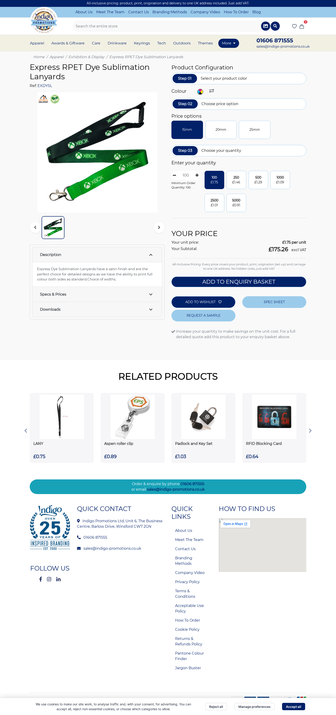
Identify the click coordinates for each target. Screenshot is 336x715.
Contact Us (138, 12)
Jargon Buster (188, 668)
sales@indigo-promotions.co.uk (283, 46)
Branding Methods (169, 12)
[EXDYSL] (200, 92)
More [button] (226, 43)
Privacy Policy (187, 582)
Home (39, 57)
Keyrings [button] (142, 43)
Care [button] (96, 43)
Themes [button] (205, 43)
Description (50, 255)
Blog (256, 12)
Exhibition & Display (86, 57)
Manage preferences (254, 707)
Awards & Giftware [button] (68, 43)
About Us (84, 12)
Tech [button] (161, 43)
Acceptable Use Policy (189, 608)
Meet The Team (110, 12)
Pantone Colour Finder (189, 656)
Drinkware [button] (117, 43)
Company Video (205, 12)
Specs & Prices (53, 294)
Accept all (293, 707)
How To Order (236, 12)
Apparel (56, 57)
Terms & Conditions (185, 594)
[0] (301, 26)
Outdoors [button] (182, 43)
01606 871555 (192, 484)
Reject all (216, 707)
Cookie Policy (187, 629)
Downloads (50, 309)
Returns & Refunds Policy (188, 641)
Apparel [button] (37, 43)
